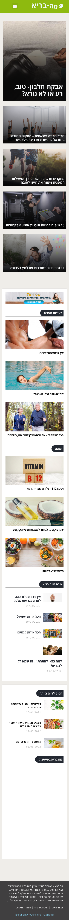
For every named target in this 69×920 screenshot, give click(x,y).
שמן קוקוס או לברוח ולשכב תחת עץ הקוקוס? (38, 530)
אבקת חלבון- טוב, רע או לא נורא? (38, 90)
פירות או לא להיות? (53, 571)
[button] (15, 6)
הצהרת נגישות (23, 907)
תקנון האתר (57, 907)
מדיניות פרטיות (41, 907)
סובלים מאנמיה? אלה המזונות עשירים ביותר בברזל (25, 724)
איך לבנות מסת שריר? (51, 353)
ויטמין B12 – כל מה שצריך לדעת (45, 489)
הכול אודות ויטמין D (28, 616)
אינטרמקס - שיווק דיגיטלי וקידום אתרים (34, 914)
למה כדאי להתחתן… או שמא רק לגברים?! (40, 663)
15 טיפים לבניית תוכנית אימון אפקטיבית (35, 225)
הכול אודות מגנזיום (29, 632)
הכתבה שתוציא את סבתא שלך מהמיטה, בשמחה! (35, 435)
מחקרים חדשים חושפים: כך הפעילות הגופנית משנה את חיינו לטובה (38, 180)
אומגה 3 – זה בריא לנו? (28, 741)
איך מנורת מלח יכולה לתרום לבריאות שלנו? (27, 599)
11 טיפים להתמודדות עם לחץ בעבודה (37, 268)
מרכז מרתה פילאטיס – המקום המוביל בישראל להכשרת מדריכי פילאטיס (37, 138)
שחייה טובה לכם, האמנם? (48, 394)
